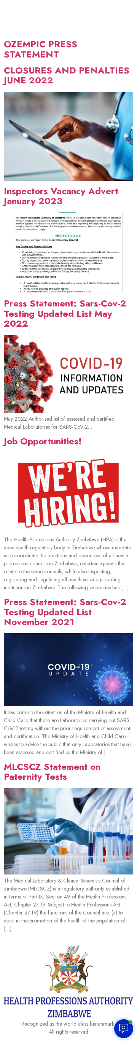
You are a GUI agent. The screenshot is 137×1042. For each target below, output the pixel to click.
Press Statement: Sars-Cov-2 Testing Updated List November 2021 (65, 612)
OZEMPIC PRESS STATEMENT (40, 49)
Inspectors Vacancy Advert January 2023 (61, 195)
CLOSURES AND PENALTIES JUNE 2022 (66, 75)
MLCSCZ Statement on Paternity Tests (52, 771)
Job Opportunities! (43, 441)
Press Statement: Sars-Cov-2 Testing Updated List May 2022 (65, 313)
